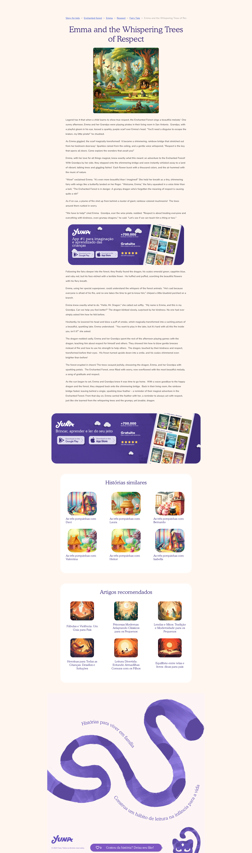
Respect (121, 18)
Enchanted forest (93, 18)
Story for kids (73, 18)
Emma (109, 18)
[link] (83, 254)
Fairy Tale (135, 18)
